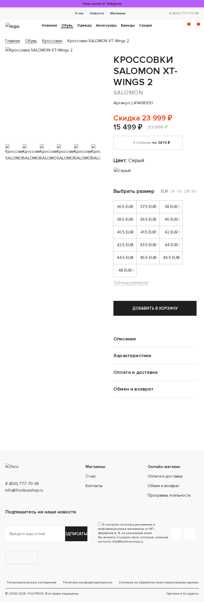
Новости (97, 13)
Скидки (145, 25)
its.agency (191, 594)
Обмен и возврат (164, 485)
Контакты (94, 485)
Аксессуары (106, 25)
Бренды (128, 25)
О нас (79, 13)
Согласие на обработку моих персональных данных (159, 582)
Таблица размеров (130, 282)
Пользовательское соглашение (32, 582)
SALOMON (128, 92)
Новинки (49, 25)
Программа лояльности (169, 495)
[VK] (190, 533)
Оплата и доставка (165, 476)
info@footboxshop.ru (24, 490)
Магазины (118, 13)
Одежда (84, 25)
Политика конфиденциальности (87, 582)
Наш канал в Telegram (102, 3)
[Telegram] (175, 533)
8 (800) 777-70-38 (184, 13)
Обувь (67, 25)
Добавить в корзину (155, 308)
